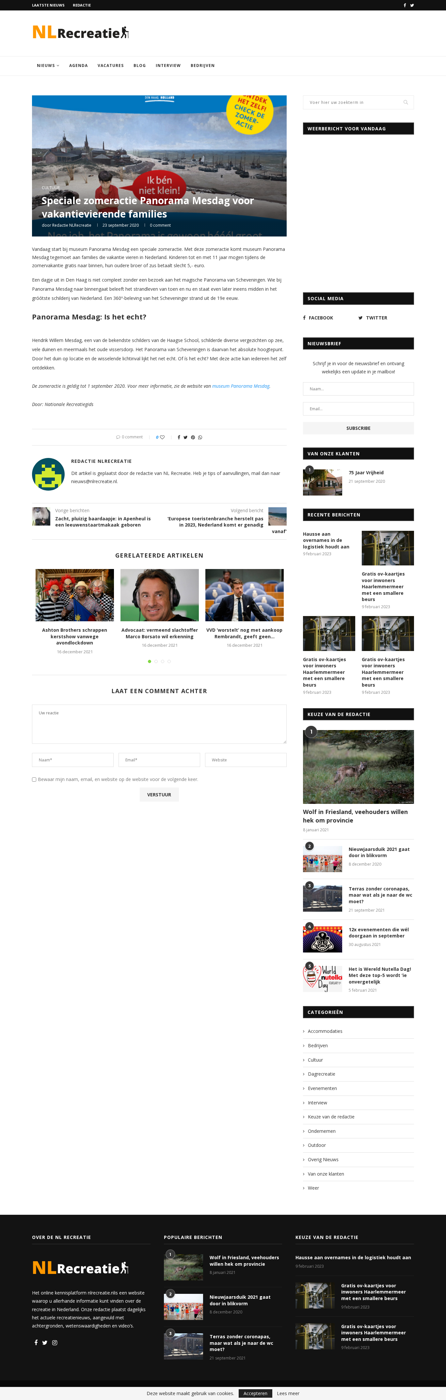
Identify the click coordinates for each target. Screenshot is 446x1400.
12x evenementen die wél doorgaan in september (379, 932)
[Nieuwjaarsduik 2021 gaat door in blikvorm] (322, 859)
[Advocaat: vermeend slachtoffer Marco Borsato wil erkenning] (159, 595)
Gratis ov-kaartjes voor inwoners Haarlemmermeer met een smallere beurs (383, 586)
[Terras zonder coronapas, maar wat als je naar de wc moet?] (322, 899)
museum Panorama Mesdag (240, 386)
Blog (140, 65)
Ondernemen (322, 1131)
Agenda (78, 65)
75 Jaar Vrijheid (366, 472)
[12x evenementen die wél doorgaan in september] (322, 939)
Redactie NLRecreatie (71, 225)
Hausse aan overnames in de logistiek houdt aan (326, 540)
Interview (168, 65)
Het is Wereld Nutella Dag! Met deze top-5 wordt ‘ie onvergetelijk (380, 975)
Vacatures (111, 65)
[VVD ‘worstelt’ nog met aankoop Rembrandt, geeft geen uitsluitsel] (244, 595)
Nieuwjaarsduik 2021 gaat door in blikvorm (379, 852)
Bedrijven (203, 65)
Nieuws (46, 65)
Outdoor (317, 1145)
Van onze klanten (326, 1174)
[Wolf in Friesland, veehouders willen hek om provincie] (358, 767)
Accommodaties (325, 1031)
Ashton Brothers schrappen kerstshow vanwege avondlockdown (74, 636)
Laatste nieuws (48, 5)
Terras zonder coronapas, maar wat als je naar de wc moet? (380, 895)
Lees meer (288, 1393)
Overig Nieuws (323, 1159)
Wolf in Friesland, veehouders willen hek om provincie (355, 816)
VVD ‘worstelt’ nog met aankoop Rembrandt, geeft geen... (244, 633)
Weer (313, 1188)
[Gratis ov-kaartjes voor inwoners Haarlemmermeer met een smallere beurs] (388, 548)
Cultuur (51, 188)
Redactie (82, 5)
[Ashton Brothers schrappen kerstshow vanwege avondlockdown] (75, 595)
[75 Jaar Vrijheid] (322, 482)
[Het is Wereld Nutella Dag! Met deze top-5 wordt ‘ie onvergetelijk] (322, 979)
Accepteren (255, 1393)
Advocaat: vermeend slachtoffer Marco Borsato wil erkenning (159, 633)
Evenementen (322, 1088)
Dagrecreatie (321, 1074)
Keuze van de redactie (331, 1117)
